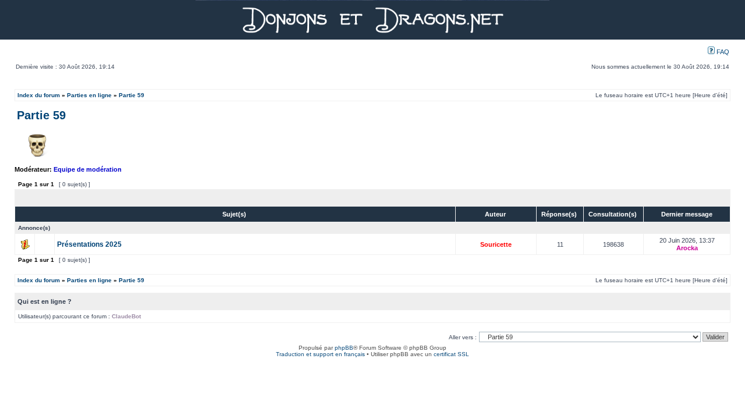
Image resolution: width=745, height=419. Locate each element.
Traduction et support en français (320, 354)
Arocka (687, 247)
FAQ (722, 51)
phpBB (344, 348)
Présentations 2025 (89, 244)
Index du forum (38, 95)
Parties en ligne (89, 95)
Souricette (496, 244)
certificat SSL (451, 354)
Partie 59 (131, 95)
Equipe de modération (88, 169)
